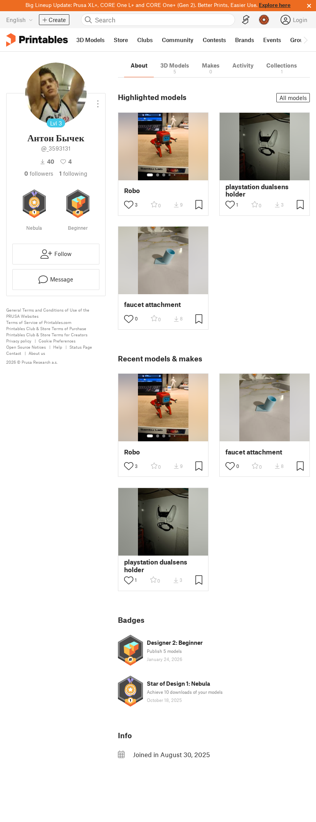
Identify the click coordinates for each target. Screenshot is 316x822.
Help (57, 346)
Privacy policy (18, 340)
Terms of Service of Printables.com (38, 322)
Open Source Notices (26, 346)
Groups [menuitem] (299, 39)
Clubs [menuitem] (145, 39)
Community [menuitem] (177, 39)
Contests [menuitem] (214, 39)
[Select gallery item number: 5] (175, 174)
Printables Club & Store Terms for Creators (46, 334)
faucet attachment (152, 304)
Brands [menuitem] (244, 39)
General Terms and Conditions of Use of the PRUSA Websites (47, 313)
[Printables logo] (37, 40)
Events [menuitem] (272, 39)
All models (293, 97)
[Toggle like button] (128, 204)
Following (73, 173)
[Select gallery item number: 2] (157, 174)
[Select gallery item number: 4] (169, 174)
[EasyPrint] (246, 20)
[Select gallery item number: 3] (163, 174)
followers (38, 173)
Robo (132, 190)
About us (37, 353)
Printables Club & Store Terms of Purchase (46, 328)
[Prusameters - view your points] (264, 20)
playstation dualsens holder (257, 190)
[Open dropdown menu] (98, 100)
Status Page (80, 346)
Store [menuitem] (121, 39)
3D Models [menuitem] (90, 39)
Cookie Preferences (57, 340)
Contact (13, 353)
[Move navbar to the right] (305, 39)
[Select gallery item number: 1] (150, 174)
